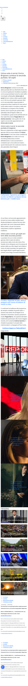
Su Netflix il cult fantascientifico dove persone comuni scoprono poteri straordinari (18, 441)
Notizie (3, 547)
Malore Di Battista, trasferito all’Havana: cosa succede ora (14, 521)
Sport (4, 43)
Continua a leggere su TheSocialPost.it (14, 328)
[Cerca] (1, 16)
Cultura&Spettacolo (8, 41)
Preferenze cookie (7, 602)
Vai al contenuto (4, 7)
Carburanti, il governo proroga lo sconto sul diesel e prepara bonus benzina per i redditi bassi (13, 197)
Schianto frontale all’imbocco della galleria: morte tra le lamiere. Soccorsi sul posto (13, 549)
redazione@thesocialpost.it (7, 633)
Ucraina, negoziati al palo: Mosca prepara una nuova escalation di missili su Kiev (13, 302)
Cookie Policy (9, 604)
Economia (5, 39)
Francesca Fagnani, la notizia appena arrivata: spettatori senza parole (18, 398)
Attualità (5, 38)
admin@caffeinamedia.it (6, 615)
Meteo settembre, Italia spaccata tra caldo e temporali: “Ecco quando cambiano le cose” (13, 593)
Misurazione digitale (8, 600)
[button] (2, 667)
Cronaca (5, 36)
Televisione (5, 81)
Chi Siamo (5, 597)
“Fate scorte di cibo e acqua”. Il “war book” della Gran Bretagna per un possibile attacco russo (13, 535)
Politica (5, 33)
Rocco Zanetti (7, 80)
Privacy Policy (3, 604)
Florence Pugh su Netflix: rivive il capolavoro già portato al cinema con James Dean (19, 485)
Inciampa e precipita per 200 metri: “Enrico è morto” (13, 578)
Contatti (5, 598)
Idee (4, 31)
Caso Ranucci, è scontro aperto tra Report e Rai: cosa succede (17, 354)
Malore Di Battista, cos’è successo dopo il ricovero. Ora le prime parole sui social (12, 564)
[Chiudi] (3, 18)
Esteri (4, 35)
